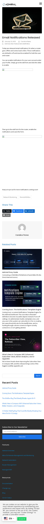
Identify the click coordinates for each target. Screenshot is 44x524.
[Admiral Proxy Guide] (22, 259)
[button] (40, 3)
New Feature (15, 44)
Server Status (7, 498)
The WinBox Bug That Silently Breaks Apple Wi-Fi (18, 398)
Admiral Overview (8, 451)
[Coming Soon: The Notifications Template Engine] (22, 294)
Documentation (7, 483)
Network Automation (9, 460)
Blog (3, 493)
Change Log (6, 488)
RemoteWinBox (25, 44)
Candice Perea (26, 41)
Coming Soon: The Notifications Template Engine (21, 309)
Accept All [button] (22, 519)
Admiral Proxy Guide (10, 272)
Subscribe (22, 437)
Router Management (9, 465)
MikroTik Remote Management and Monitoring (18, 455)
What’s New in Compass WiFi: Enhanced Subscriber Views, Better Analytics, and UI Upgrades (18, 356)
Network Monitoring (10, 197)
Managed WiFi (7, 470)
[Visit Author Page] (22, 227)
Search (38, 376)
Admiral (7, 44)
